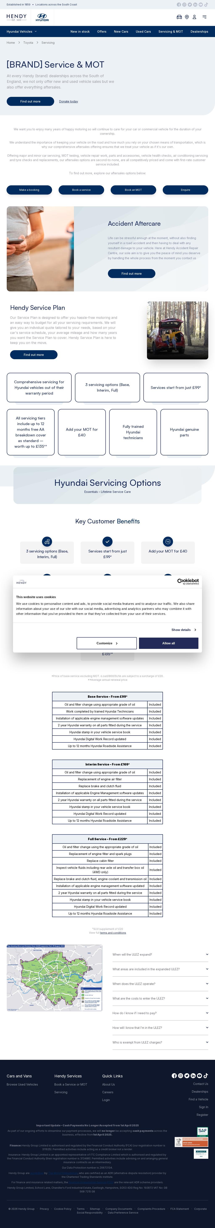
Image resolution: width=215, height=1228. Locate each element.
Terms (81, 1208)
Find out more (30, 101)
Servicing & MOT (171, 31)
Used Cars (143, 31)
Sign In (203, 1107)
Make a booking (29, 189)
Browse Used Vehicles (22, 1084)
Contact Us (200, 1084)
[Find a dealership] (187, 16)
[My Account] (194, 16)
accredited (37, 1173)
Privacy (44, 1208)
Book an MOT (133, 189)
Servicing (60, 1092)
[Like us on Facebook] (179, 5)
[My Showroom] (179, 16)
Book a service (81, 189)
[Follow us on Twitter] (190, 5)
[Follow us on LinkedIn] (195, 5)
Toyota (28, 42)
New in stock (80, 31)
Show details (181, 630)
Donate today (68, 101)
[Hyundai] (42, 17)
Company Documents (118, 1208)
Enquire (185, 189)
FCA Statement (179, 1208)
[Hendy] (16, 17)
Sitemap (95, 1208)
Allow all (168, 643)
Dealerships (199, 31)
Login (106, 1100)
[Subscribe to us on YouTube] (201, 5)
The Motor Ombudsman (63, 1173)
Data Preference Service (123, 1212)
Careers (107, 1092)
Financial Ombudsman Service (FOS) (91, 1182)
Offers (101, 31)
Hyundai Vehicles (19, 31)
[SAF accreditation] (191, 1132)
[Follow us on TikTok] (206, 5)
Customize (104, 643)
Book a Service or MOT (70, 1084)
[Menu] (204, 16)
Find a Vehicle (198, 1099)
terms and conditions (113, 932)
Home (11, 42)
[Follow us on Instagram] (184, 5)
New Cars (121, 31)
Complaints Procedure (151, 1208)
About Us (108, 1084)
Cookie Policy (62, 1208)
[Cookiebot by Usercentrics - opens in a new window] (180, 582)
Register (202, 1114)
